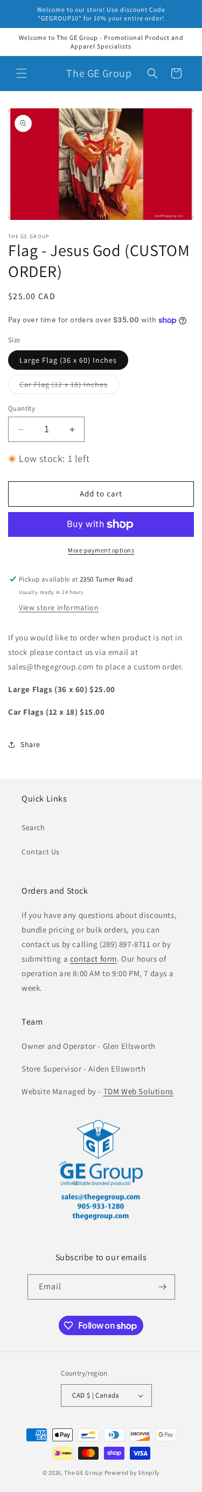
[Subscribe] (163, 1287)
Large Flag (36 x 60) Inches (68, 360)
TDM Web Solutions (138, 1091)
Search (33, 827)
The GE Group (83, 1472)
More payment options (101, 550)
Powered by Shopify (132, 1472)
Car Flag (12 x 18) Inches (69, 386)
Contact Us (41, 851)
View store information (59, 607)
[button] (21, 73)
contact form (93, 959)
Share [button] (30, 744)
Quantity (21, 408)
